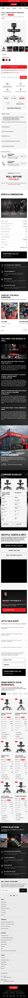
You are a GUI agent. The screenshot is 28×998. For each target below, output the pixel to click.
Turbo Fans (3, 912)
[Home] (14, 4)
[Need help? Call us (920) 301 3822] (14, 73)
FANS (21, 693)
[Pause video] (22, 201)
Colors (4, 54)
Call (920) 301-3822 (8, 610)
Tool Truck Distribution (5, 926)
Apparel (2, 914)
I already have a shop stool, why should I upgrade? (11, 641)
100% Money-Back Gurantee (7, 937)
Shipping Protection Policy (6, 940)
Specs (8, 8)
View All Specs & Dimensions (14, 108)
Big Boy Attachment (7, 118)
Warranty (3, 946)
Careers (2, 966)
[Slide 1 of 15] (4, 49)
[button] (2, 4)
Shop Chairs (3, 902)
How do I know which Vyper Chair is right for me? (12, 634)
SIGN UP (23, 890)
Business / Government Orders (7, 924)
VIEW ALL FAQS (7, 660)
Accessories (3, 906)
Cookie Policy (12, 993)
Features (14, 8)
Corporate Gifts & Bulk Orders (7, 922)
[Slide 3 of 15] (15, 49)
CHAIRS (3, 693)
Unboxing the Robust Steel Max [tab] (14, 545)
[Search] (22, 4)
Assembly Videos (4, 935)
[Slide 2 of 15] (10, 49)
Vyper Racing (4, 964)
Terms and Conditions (20, 993)
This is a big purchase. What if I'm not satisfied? (12, 628)
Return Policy (4, 942)
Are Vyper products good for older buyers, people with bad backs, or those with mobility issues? (12, 654)
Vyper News (3, 962)
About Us (3, 957)
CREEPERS (15, 693)
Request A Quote (4, 928)
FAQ (2, 948)
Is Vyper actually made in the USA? (11, 647)
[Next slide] (26, 330)
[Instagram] (11, 895)
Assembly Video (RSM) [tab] (14, 550)
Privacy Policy (6, 993)
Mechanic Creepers (5, 908)
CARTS (9, 693)
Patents (2, 968)
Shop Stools (3, 904)
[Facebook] (17, 895)
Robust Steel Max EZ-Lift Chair (9, 117)
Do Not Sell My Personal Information (8, 950)
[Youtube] (14, 895)
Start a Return (4, 944)
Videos (20, 8)
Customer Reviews (5, 960)
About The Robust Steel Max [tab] (14, 555)
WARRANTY (7, 664)
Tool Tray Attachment (7, 119)
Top (3, 8)
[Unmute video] (24, 201)
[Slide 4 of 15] (21, 49)
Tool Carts (3, 910)
